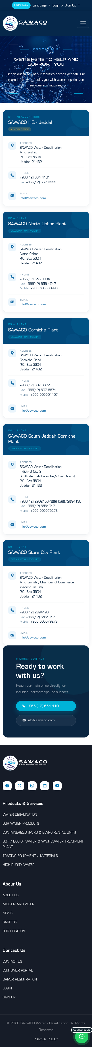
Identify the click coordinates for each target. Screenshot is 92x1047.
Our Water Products (21, 823)
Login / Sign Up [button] (64, 5)
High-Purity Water (19, 865)
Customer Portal (18, 970)
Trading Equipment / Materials (30, 856)
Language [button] (40, 5)
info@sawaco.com (33, 198)
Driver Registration (20, 979)
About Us (11, 895)
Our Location (14, 931)
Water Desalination (20, 815)
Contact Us (12, 961)
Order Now (21, 5)
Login (7, 988)
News (8, 913)
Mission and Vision (19, 904)
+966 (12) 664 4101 (44, 706)
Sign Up (9, 997)
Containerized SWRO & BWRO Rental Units (39, 832)
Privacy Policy (46, 1039)
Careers (10, 922)
